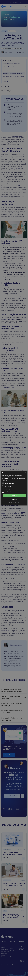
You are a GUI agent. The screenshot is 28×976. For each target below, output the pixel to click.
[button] (14, 503)
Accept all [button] (14, 495)
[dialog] (14, 488)
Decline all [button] (14, 499)
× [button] (24, 472)
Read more (4, 480)
